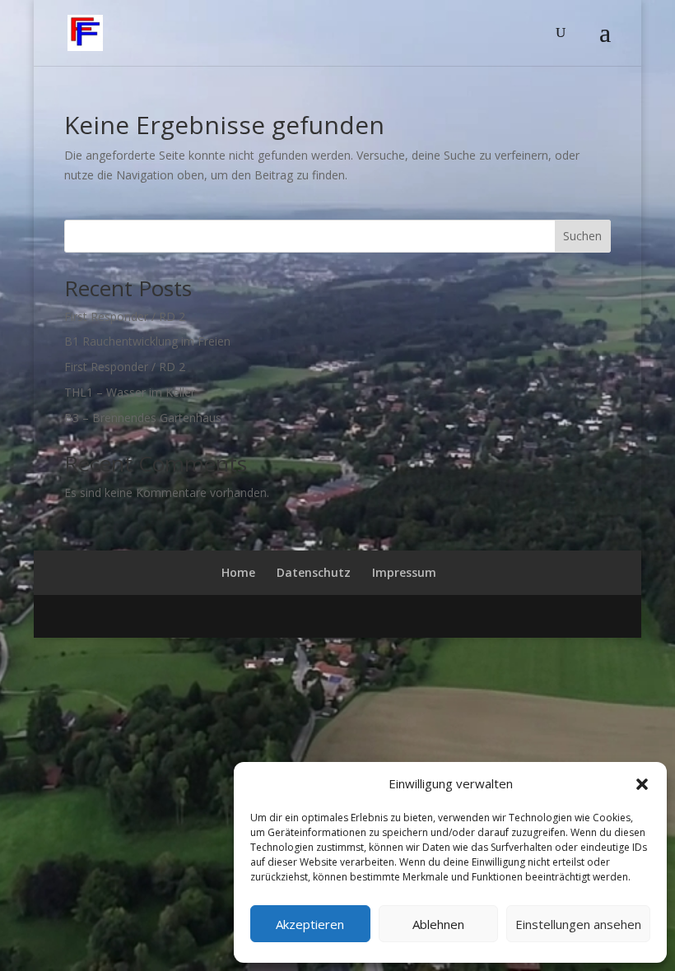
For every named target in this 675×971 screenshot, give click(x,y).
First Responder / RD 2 (124, 316)
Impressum (404, 572)
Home (238, 572)
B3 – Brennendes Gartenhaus (142, 417)
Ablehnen (438, 924)
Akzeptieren (310, 924)
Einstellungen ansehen (578, 924)
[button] (642, 784)
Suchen (582, 236)
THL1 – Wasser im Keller (129, 392)
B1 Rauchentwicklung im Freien (147, 341)
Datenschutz (314, 572)
